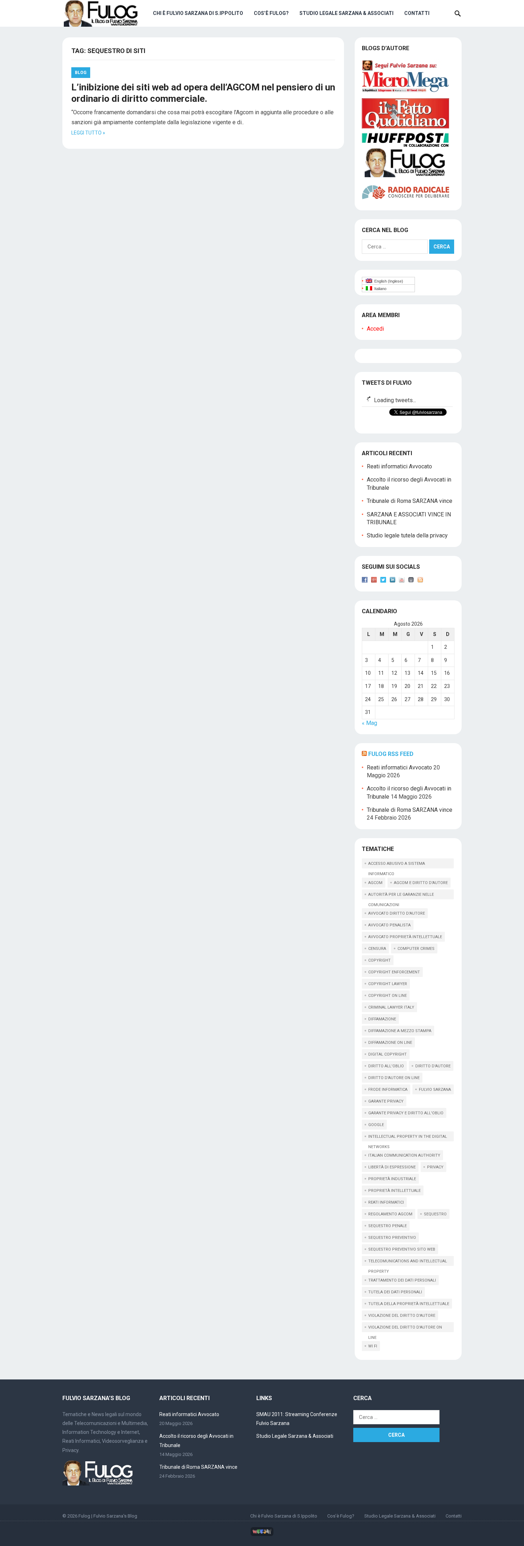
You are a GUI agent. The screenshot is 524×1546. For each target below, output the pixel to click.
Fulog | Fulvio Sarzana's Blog (107, 1516)
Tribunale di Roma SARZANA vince (409, 501)
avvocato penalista (389, 925)
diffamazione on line (390, 1042)
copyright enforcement (394, 972)
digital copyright (387, 1054)
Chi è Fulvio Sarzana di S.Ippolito (198, 13)
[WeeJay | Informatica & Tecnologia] (262, 1534)
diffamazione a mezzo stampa (399, 1031)
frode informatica (387, 1089)
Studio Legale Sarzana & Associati (346, 13)
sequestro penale (387, 1226)
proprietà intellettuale (394, 1190)
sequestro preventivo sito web (401, 1249)
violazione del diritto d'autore (401, 1315)
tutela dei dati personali (395, 1292)
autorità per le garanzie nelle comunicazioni (401, 895)
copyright (379, 960)
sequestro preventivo (392, 1237)
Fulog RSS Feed (390, 754)
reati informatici (386, 1202)
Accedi (375, 328)
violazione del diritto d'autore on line (405, 1328)
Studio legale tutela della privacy (407, 535)
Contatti (417, 13)
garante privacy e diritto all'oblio (405, 1113)
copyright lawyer (387, 984)
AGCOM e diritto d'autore (421, 882)
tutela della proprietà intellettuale (408, 1304)
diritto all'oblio (386, 1066)
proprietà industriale (392, 1179)
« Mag (369, 723)
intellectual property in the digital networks (407, 1137)
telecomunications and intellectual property (407, 1262)
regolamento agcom (390, 1214)
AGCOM (375, 882)
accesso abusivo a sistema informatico (396, 864)
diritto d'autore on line (394, 1078)
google (376, 1124)
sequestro (435, 1214)
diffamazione (382, 1019)
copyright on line (387, 995)
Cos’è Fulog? (271, 13)
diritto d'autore (433, 1066)
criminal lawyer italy (391, 1007)
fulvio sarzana (435, 1089)
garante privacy (386, 1101)
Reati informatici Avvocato (399, 466)
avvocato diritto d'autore (396, 913)
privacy (435, 1167)
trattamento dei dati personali (402, 1280)
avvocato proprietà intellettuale (405, 937)
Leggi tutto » (88, 133)
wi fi (372, 1346)
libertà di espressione (392, 1167)
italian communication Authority (404, 1155)
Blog (81, 72)
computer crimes (416, 948)
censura (377, 948)
